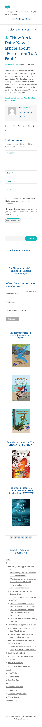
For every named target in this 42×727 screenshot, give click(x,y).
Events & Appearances (17, 694)
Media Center (13, 697)
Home (8, 560)
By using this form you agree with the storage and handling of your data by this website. (21, 211)
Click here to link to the (14, 98)
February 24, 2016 (11, 65)
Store (8, 683)
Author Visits (11, 673)
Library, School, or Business (17, 310)
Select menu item (18, 29)
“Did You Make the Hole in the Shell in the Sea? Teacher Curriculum (22, 612)
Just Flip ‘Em (13, 680)
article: (12, 101)
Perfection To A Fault (16, 653)
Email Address (12, 294)
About (8, 670)
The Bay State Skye (15, 663)
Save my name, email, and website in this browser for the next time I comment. (20, 201)
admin (21, 65)
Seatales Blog (11, 700)
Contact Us (12, 690)
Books (8, 563)
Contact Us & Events (14, 687)
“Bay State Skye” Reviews (20, 666)
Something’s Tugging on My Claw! (22, 625)
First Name (10, 302)
